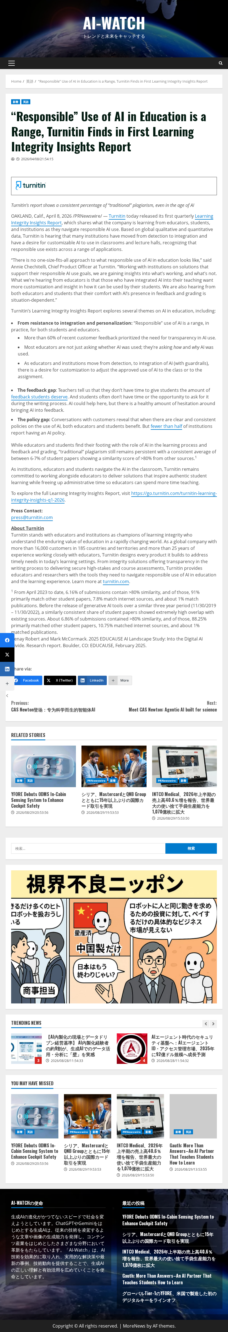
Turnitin (117, 216)
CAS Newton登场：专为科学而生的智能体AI (53, 706)
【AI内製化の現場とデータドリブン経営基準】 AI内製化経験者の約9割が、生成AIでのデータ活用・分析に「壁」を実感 (26, 1048)
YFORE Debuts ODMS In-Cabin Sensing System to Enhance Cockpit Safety (43, 766)
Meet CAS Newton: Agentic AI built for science (173, 706)
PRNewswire (96, 780)
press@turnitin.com (32, 517)
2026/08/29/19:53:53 (102, 812)
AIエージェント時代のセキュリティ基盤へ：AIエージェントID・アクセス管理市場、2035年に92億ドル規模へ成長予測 (132, 1048)
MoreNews (134, 1326)
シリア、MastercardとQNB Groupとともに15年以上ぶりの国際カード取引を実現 (113, 766)
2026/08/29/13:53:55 (191, 1169)
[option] (61, 1051)
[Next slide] (213, 1023)
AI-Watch (114, 22)
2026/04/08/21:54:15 (37, 159)
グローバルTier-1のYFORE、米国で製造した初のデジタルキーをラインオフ (169, 1296)
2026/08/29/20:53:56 (32, 812)
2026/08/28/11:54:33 (67, 1060)
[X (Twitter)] (7, 654)
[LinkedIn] (7, 669)
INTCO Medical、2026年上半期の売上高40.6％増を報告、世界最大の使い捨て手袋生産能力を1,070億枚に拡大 (184, 766)
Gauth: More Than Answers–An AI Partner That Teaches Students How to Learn (193, 1116)
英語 (26, 102)
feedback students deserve (39, 397)
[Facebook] (7, 640)
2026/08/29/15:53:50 (173, 818)
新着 (15, 102)
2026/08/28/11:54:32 (173, 1060)
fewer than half (166, 426)
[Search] (220, 63)
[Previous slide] (205, 1023)
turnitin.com (116, 581)
